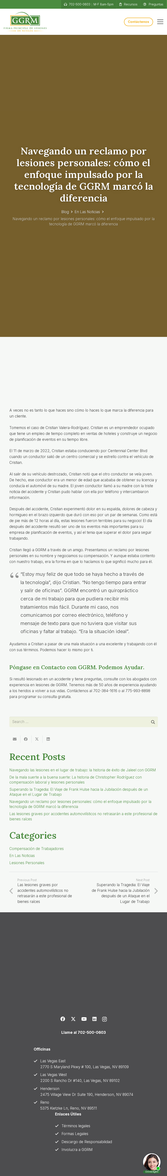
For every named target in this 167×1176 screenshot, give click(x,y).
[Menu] (160, 21)
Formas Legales (75, 1134)
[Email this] (14, 739)
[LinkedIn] (94, 1019)
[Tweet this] (37, 739)
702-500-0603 (92, 1032)
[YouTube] (84, 1019)
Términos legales (76, 1126)
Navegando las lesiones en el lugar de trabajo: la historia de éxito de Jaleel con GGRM (82, 770)
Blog (65, 212)
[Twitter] (73, 1019)
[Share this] (26, 739)
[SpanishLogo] (25, 22)
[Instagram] (104, 1019)
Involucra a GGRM (77, 1149)
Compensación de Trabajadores (36, 849)
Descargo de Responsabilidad (87, 1142)
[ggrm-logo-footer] (52, 965)
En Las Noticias (87, 212)
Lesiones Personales (26, 863)
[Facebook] (62, 1019)
